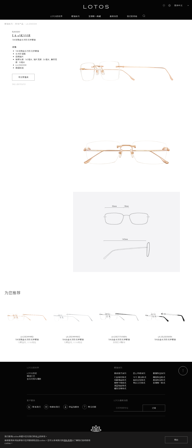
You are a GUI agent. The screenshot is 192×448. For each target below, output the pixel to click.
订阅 (154, 408)
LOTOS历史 (32, 373)
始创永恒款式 (139, 380)
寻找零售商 (23, 77)
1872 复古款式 (139, 377)
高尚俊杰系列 (120, 373)
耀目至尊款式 (120, 388)
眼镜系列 (8, 24)
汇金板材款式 (120, 377)
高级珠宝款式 (159, 380)
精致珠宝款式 (159, 377)
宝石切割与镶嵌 (34, 379)
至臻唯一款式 (159, 382)
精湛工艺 (31, 376)
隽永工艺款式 (139, 382)
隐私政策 (68, 440)
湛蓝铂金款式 (120, 385)
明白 (176, 439)
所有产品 (19, 24)
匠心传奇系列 (139, 373)
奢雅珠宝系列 (159, 373)
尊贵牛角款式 (120, 382)
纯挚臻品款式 (120, 380)
